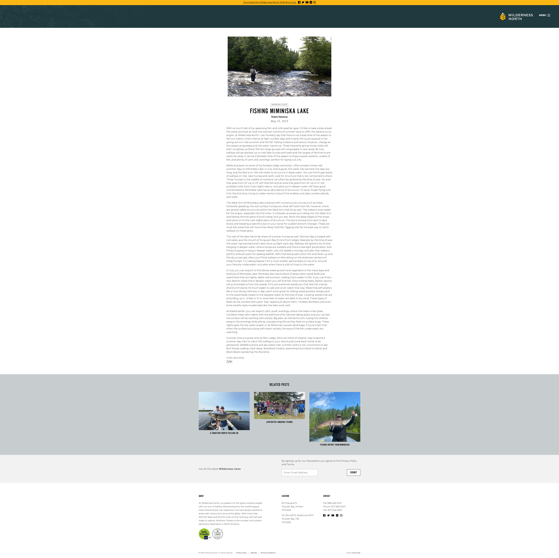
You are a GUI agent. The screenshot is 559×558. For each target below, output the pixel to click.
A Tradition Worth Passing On (224, 433)
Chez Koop (356, 553)
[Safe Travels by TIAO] (205, 533)
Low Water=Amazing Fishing (279, 422)
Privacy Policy (241, 553)
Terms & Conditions (268, 553)
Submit (353, 472)
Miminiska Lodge (279, 105)
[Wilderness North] (516, 16)
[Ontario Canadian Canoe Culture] (217, 533)
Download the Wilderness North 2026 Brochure (269, 2)
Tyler (229, 361)
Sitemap (254, 553)
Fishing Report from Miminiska (334, 444)
